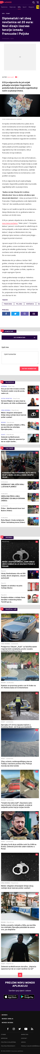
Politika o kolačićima (8, 1042)
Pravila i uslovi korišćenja (30, 1046)
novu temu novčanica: (10, 223)
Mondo (4, 1015)
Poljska (19, 304)
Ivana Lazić (10, 77)
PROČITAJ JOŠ (11, 609)
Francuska (8, 304)
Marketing (24, 1034)
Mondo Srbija (7, 1019)
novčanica (30, 304)
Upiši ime (5, 347)
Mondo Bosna (7, 1023)
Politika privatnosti (8, 1046)
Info (3, 13)
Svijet (8, 13)
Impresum (4, 1038)
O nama (3, 1034)
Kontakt (24, 1038)
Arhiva (23, 1042)
